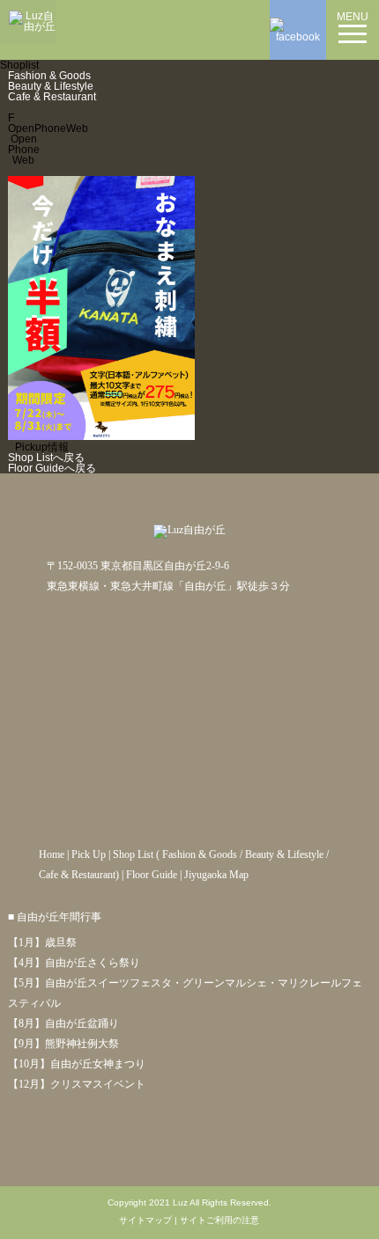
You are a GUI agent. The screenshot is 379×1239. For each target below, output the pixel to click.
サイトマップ (145, 1220)
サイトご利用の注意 (219, 1220)
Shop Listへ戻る (46, 457)
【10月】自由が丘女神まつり (76, 1064)
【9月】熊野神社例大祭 (63, 1043)
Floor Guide (151, 875)
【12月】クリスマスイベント (76, 1084)
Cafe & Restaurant (52, 97)
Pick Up (88, 854)
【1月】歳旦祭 (42, 942)
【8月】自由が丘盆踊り (63, 1023)
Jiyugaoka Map (216, 875)
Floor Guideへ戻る (52, 468)
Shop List (133, 854)
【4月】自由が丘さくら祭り (74, 963)
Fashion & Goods (49, 76)
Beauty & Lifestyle (50, 86)
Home (51, 854)
